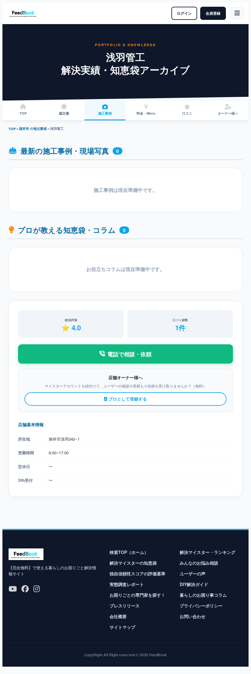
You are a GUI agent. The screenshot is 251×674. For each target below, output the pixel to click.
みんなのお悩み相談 (199, 563)
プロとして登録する (127, 399)
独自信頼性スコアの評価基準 (137, 573)
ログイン (184, 13)
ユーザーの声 (192, 573)
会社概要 (118, 616)
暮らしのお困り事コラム (203, 595)
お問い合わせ (192, 616)
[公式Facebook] (25, 588)
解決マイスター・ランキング (207, 552)
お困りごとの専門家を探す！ (137, 595)
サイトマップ (122, 627)
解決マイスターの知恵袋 (133, 563)
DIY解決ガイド (194, 584)
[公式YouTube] (13, 588)
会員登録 (213, 13)
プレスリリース (125, 606)
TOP (12, 128)
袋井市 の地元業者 (33, 128)
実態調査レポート (127, 584)
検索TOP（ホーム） (129, 552)
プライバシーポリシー (201, 606)
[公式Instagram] (36, 588)
